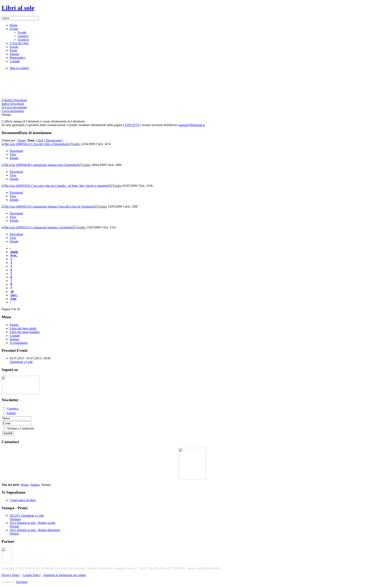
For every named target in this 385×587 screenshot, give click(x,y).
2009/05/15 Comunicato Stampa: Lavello (44, 227)
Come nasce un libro (23, 500)
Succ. (14, 295)
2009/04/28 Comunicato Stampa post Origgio (47, 165)
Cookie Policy (32, 575)
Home (25, 484)
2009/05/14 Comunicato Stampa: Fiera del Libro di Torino (55, 206)
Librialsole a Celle (21, 362)
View (13, 154)
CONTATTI (131, 125)
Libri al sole (18, 7)
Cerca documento (13, 111)
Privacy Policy (11, 575)
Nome (21, 140)
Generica (12, 408)
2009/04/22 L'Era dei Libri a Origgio (42, 144)
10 (12, 291)
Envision (21, 582)
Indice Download (13, 103)
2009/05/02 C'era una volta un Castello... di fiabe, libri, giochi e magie (62, 185)
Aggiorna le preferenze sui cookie (64, 575)
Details (14, 158)
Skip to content (19, 68)
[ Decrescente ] (53, 140)
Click (39, 140)
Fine (13, 298)
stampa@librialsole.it (191, 125)
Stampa (35, 484)
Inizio (14, 252)
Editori (11, 413)
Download (16, 151)
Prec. (13, 255)
